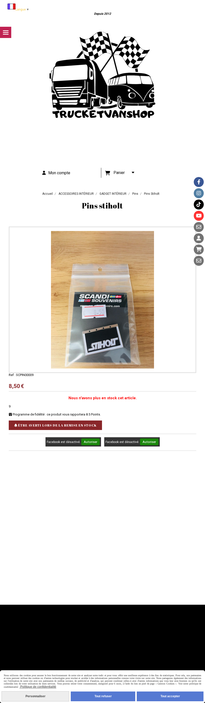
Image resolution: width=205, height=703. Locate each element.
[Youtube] (199, 216)
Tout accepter (170, 696)
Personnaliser (36, 696)
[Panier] (199, 249)
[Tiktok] (199, 205)
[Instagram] (199, 193)
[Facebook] (199, 182)
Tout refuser (103, 696)
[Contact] (199, 227)
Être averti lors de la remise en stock (56, 425)
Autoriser (90, 442)
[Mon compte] (199, 238)
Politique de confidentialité (38, 686)
